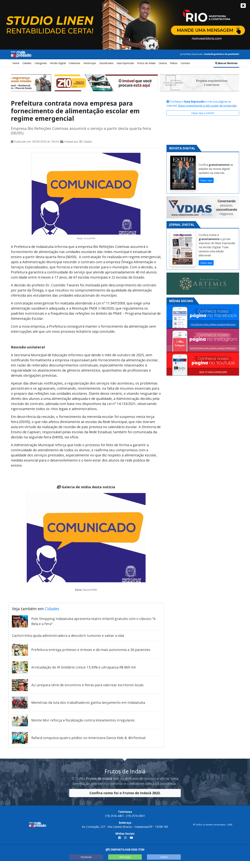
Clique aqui (206, 180)
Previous (21, 543)
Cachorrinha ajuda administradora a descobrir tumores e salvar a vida (68, 635)
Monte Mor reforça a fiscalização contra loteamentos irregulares (83, 720)
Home (15, 63)
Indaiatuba (71, 141)
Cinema (163, 63)
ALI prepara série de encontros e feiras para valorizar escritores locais (87, 685)
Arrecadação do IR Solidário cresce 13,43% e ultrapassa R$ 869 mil (83, 667)
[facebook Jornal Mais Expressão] (119, 838)
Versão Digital (58, 63)
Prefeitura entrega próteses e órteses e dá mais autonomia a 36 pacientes (90, 649)
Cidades (26, 63)
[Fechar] (243, 5)
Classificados (106, 63)
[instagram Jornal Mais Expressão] (125, 838)
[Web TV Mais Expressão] (203, 363)
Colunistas (74, 63)
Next (150, 543)
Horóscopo (89, 63)
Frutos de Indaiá (146, 63)
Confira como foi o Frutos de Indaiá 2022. (125, 793)
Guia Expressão (125, 63)
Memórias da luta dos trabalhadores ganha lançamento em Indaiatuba (88, 702)
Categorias (41, 63)
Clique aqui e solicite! (202, 113)
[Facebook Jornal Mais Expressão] (203, 316)
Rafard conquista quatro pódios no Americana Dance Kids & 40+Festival (88, 737)
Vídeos (174, 63)
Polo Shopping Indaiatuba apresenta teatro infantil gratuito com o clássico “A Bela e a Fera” (93, 621)
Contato (185, 63)
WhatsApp (125, 857)
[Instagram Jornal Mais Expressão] (203, 340)
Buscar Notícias (228, 63)
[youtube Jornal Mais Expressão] (131, 838)
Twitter (164, 857)
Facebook (86, 857)
